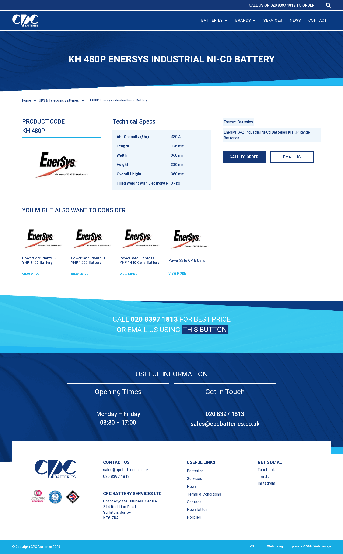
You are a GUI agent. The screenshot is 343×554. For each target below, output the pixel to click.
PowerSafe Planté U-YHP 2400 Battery (40, 260)
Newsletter (197, 509)
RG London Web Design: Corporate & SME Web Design (290, 546)
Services (194, 478)
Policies (194, 517)
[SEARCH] (328, 5)
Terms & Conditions (204, 494)
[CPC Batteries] (52, 20)
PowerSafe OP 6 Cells (186, 260)
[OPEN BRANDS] (254, 20)
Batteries (195, 471)
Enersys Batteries (238, 122)
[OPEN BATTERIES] (226, 20)
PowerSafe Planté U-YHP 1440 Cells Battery (139, 260)
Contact (194, 502)
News (192, 486)
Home (26, 100)
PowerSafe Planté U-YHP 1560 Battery (88, 260)
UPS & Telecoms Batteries (59, 100)
